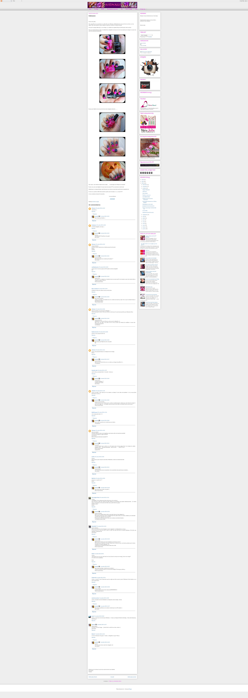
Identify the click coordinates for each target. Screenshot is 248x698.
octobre (144, 188)
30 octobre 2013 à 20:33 (104, 467)
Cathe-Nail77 (94, 526)
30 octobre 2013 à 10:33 (104, 233)
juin (143, 219)
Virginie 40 (94, 577)
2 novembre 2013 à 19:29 (104, 598)
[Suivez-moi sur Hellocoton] (146, 51)
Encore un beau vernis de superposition (151, 272)
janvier (144, 228)
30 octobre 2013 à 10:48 (104, 378)
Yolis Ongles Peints (96, 497)
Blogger (130, 689)
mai (144, 221)
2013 (143, 183)
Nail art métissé (95, 288)
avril (144, 223)
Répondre (93, 211)
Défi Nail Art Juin (149, 286)
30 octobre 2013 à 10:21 (100, 349)
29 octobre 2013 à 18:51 (101, 225)
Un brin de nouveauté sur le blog (152, 279)
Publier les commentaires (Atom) (115, 681)
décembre (145, 184)
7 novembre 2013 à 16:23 (105, 642)
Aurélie (93, 456)
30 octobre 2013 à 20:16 (104, 443)
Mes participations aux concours (112, 9)
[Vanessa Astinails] (140, 44)
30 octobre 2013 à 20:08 (104, 400)
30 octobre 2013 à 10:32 (104, 216)
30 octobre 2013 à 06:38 (103, 331)
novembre (145, 186)
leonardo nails (94, 370)
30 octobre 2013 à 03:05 (100, 309)
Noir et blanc (145, 193)
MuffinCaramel (95, 412)
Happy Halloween (146, 189)
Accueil (90, 9)
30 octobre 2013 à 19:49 (99, 456)
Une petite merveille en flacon (152, 264)
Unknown (93, 208)
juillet (144, 218)
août (144, 216)
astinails (96, 216)
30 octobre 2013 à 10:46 (104, 318)
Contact (136, 9)
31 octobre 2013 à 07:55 (100, 577)
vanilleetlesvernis (95, 267)
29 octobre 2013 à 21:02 (100, 244)
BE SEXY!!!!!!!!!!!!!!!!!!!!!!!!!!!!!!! (148, 206)
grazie (93, 616)
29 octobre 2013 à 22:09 (103, 267)
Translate (150, 36)
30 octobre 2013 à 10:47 (104, 359)
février (144, 227)
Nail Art (102, 9)
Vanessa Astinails (143, 43)
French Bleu (145, 210)
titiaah (93, 553)
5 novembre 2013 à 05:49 (99, 616)
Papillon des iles (95, 331)
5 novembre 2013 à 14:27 (105, 606)
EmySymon (94, 225)
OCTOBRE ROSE (146, 196)
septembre (145, 214)
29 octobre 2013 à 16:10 (100, 208)
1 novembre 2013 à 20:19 (105, 487)
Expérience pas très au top (148, 212)
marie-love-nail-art (95, 598)
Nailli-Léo (94, 478)
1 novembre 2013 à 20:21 (105, 511)
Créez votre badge (143, 45)
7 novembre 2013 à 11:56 (100, 634)
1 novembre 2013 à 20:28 (105, 586)
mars (144, 225)
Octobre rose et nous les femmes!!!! (148, 199)
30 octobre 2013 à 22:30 (101, 526)
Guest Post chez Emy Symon (152, 302)
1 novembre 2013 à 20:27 (105, 566)
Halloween (145, 191)
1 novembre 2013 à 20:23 (105, 539)
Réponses (95, 214)
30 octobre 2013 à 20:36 (100, 478)
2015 (143, 179)
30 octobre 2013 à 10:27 (102, 370)
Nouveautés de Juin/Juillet (151, 258)
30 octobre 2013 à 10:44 (104, 296)
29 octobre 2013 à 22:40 (102, 288)
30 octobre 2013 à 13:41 (102, 412)
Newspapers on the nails (148, 204)
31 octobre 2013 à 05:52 (99, 553)
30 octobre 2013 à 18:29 (100, 430)
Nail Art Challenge (128, 9)
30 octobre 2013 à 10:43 (104, 276)
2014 (143, 181)
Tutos (122, 9)
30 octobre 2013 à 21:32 (104, 497)
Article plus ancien (132, 677)
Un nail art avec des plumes (151, 294)
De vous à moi (142, 9)
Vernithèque (96, 9)
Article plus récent (93, 677)
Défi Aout (147, 250)
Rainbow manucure (146, 195)
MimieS (93, 634)
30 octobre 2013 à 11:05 (100, 390)
